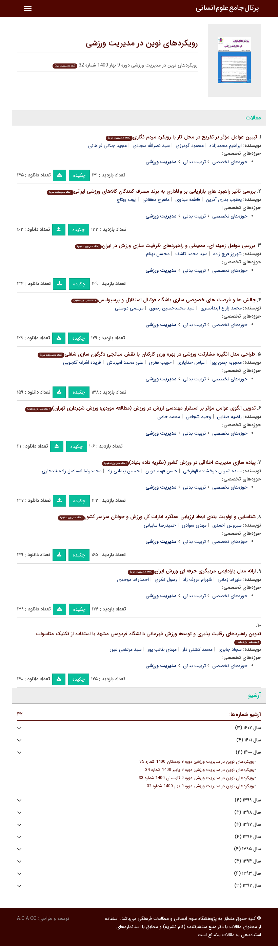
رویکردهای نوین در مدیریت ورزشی (142, 43)
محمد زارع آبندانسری (221, 308)
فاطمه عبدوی (187, 199)
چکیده (79, 175)
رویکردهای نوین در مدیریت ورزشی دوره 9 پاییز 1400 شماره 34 (199, 770)
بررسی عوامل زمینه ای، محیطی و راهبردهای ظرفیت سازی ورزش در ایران (166, 246)
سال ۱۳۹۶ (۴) (248, 836)
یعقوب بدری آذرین (224, 199)
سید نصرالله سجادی (151, 145)
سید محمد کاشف (191, 254)
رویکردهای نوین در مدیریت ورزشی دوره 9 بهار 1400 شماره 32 (200, 786)
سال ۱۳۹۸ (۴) (247, 812)
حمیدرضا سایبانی (160, 525)
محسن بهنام (158, 254)
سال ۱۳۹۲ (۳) (247, 885)
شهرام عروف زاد (197, 579)
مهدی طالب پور (162, 649)
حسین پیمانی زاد (123, 471)
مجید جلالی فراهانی (107, 145)
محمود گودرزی (190, 145)
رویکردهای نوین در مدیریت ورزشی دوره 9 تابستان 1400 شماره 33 (196, 778)
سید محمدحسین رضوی (172, 308)
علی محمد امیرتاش (125, 362)
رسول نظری (166, 579)
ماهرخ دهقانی (156, 199)
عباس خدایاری (191, 362)
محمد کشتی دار (197, 649)
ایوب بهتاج (127, 199)
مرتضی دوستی (129, 308)
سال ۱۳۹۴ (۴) (247, 861)
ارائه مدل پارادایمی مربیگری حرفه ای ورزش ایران (193, 571)
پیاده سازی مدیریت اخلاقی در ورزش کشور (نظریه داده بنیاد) (180, 462)
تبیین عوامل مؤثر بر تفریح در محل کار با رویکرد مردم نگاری (182, 137)
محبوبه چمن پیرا (226, 362)
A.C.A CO (27, 918)
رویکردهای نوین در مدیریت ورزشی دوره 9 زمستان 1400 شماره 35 (196, 761)
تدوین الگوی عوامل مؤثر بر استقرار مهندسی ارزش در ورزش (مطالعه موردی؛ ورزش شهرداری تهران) (141, 408)
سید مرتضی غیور (126, 649)
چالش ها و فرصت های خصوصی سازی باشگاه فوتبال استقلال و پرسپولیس (165, 300)
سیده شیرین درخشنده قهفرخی (212, 471)
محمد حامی (168, 416)
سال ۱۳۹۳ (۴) (247, 873)
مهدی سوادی (194, 525)
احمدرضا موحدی (133, 579)
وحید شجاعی (198, 416)
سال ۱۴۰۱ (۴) (248, 740)
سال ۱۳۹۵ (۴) (247, 849)
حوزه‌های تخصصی (229, 162)
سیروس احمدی (227, 525)
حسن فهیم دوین (161, 471)
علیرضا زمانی (230, 579)
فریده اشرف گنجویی (82, 362)
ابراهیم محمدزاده (226, 145)
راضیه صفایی (229, 416)
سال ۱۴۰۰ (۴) (248, 752)
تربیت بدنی (194, 162)
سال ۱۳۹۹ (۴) (248, 800)
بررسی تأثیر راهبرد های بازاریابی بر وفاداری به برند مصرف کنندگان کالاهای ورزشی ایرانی (152, 191)
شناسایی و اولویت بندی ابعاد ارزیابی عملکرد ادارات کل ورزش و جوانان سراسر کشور (158, 517)
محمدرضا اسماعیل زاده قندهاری (71, 471)
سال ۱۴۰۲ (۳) (248, 728)
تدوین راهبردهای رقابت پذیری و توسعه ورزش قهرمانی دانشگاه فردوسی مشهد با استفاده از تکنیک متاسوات (148, 637)
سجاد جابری (230, 649)
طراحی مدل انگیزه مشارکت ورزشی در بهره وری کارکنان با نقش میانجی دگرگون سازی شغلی (147, 354)
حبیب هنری (160, 362)
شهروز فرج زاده (227, 254)
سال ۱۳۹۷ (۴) (247, 824)
